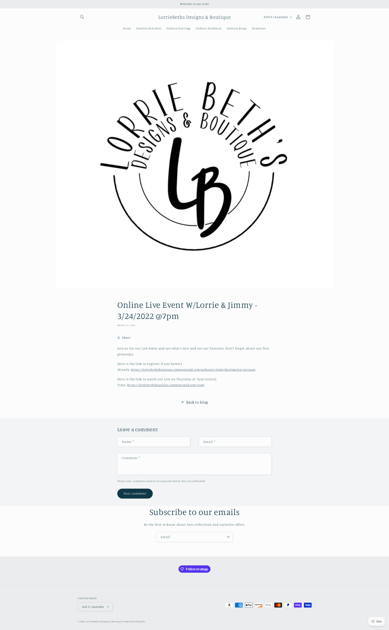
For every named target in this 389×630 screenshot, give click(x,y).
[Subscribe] (228, 537)
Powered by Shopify (134, 621)
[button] (82, 17)
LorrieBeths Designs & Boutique (104, 621)
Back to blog (197, 402)
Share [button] (126, 337)
